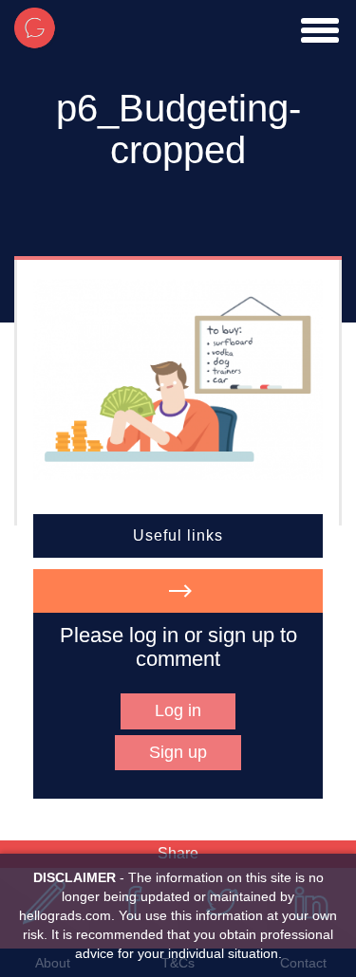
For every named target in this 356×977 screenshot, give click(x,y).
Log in (178, 710)
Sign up (178, 752)
